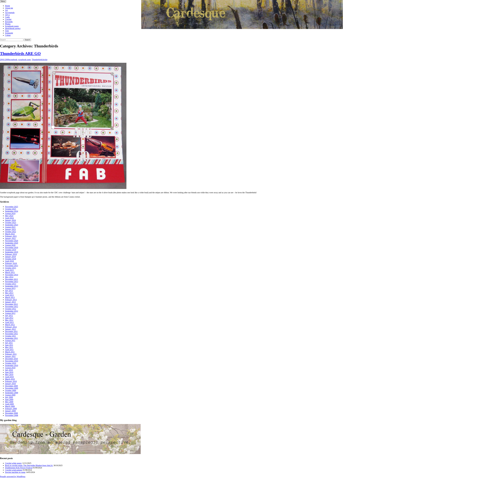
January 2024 (10, 220)
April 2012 (9, 322)
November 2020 (11, 241)
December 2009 (11, 386)
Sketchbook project (12, 28)
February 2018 (11, 263)
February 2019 (11, 254)
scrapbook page (24, 59)
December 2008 (11, 413)
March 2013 (10, 297)
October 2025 (10, 209)
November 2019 (11, 247)
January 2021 (10, 238)
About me (9, 8)
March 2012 (10, 325)
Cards (7, 17)
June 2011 (9, 345)
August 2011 (10, 340)
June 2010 (9, 372)
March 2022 (10, 234)
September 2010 (11, 365)
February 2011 (11, 354)
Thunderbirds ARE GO (20, 53)
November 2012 (11, 306)
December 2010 (11, 359)
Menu (3, 1)
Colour (8, 35)
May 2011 (9, 347)
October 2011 (10, 336)
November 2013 (11, 281)
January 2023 (10, 229)
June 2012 (9, 318)
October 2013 (10, 284)
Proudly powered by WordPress (12, 476)
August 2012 (10, 313)
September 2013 (11, 286)
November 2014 (11, 275)
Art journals (9, 12)
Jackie (44, 59)
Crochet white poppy (13, 463)
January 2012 (10, 329)
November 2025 (11, 207)
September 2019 (11, 252)
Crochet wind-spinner (13, 470)
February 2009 (11, 409)
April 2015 (9, 270)
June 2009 (9, 399)
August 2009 (10, 395)
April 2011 (9, 350)
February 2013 (11, 300)
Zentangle (9, 33)
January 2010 (10, 384)
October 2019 (10, 250)
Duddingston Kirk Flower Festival (18, 468)
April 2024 (9, 218)
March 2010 (10, 379)
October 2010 (10, 363)
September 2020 (11, 243)
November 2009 (11, 388)
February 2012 (11, 327)
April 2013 (9, 295)
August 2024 (10, 213)
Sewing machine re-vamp (15, 472)
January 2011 (10, 356)
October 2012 (10, 309)
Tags (7, 31)
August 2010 (10, 368)
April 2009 (9, 404)
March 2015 (10, 272)
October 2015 (10, 268)
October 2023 (10, 222)
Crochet (8, 19)
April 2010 (9, 377)
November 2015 (11, 266)
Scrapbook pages (12, 26)
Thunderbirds (37, 59)
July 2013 (9, 291)
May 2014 (9, 277)
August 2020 (10, 245)
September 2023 (11, 225)
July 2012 (9, 315)
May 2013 (9, 293)
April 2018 (9, 261)
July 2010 (9, 370)
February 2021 (11, 236)
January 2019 (10, 257)
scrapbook (13, 59)
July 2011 (9, 343)
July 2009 (9, 397)
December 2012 (11, 304)
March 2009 (10, 406)
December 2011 (11, 331)
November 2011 (11, 334)
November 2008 (11, 415)
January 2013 (10, 302)
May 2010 (9, 374)
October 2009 (10, 390)
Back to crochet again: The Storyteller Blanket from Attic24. (29, 465)
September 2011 (11, 338)
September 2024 (11, 211)
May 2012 (9, 320)
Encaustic (9, 22)
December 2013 (11, 279)
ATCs (7, 15)
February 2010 (11, 381)
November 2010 (11, 361)
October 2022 (10, 232)
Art (6, 10)
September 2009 (11, 393)
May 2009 (9, 402)
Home (7, 6)
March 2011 (10, 352)
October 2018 (10, 259)
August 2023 (10, 227)
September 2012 (11, 311)
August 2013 (10, 288)
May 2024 (9, 216)
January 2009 (10, 411)
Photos (7, 24)
